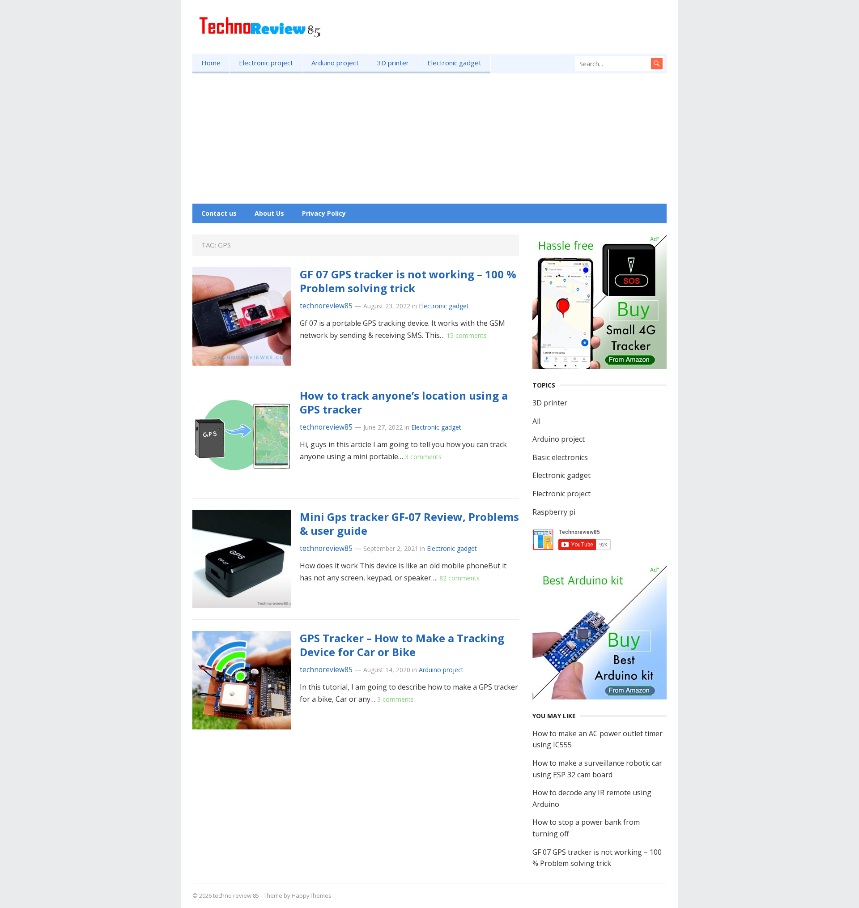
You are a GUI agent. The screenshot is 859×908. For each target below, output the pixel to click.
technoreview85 (326, 306)
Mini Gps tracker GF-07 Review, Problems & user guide (409, 523)
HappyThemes (312, 895)
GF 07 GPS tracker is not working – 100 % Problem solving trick (408, 281)
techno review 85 (236, 895)
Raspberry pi (553, 512)
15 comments (467, 335)
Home (211, 62)
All (536, 421)
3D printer (393, 62)
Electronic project (266, 62)
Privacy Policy (324, 213)
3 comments (423, 456)
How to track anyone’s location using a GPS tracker (404, 402)
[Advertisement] (429, 140)
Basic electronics (560, 457)
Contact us (219, 213)
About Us (269, 213)
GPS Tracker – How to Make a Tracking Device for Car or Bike (402, 645)
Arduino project (335, 62)
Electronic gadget (454, 62)
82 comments (459, 578)
